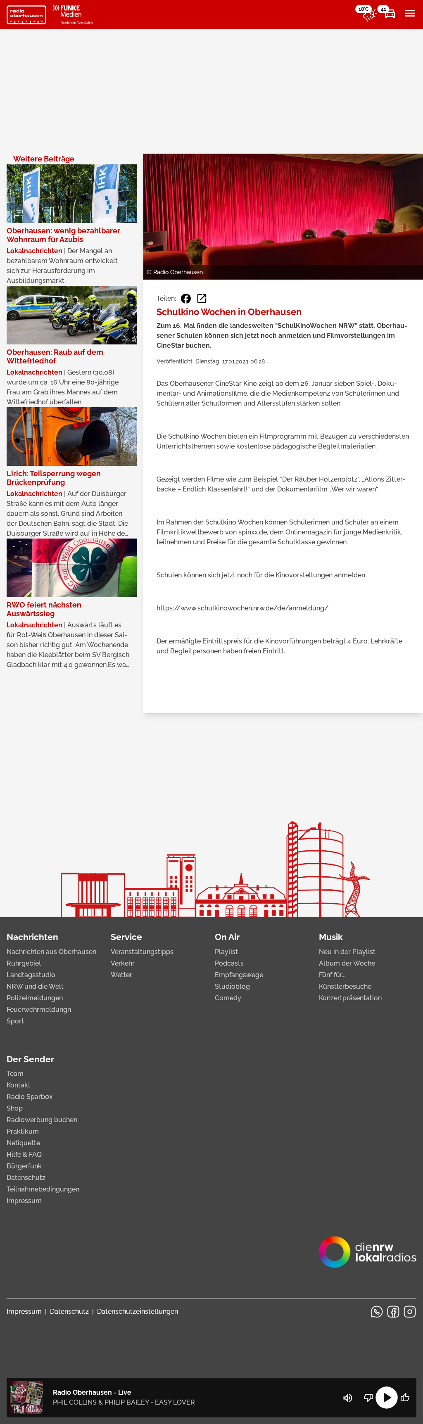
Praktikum (23, 1131)
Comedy (228, 998)
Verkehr (123, 963)
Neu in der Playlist (347, 952)
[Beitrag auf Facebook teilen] (186, 299)
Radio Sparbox (29, 1097)
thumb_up (405, 1398)
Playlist (226, 952)
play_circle (386, 1397)
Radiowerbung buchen (42, 1120)
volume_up (348, 1398)
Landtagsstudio (31, 975)
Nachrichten (32, 937)
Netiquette (23, 1143)
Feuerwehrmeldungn (39, 1009)
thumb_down (368, 1398)
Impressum (24, 1201)
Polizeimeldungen (35, 998)
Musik (331, 937)
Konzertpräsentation (350, 998)
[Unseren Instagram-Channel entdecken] (409, 1311)
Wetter (121, 975)
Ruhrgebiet (24, 963)
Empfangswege (239, 975)
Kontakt (19, 1085)
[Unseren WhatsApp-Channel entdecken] (376, 1311)
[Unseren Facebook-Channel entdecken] (393, 1311)
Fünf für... (332, 975)
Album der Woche (347, 963)
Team (15, 1073)
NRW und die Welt (35, 986)
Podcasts (229, 963)
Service (126, 937)
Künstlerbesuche (345, 986)
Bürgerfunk (24, 1166)
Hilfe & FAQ (24, 1154)
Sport (15, 1021)
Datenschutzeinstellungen (137, 1311)
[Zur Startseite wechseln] (26, 14)
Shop (15, 1108)
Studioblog (232, 986)
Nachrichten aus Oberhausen (51, 952)
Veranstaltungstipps (142, 952)
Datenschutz (26, 1178)
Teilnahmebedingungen (43, 1189)
